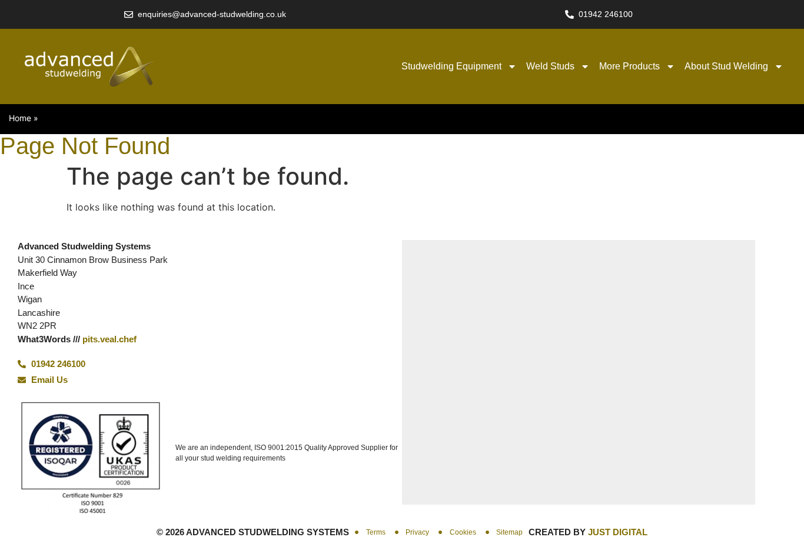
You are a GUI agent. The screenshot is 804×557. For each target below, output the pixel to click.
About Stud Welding (726, 66)
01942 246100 (606, 14)
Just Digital (617, 532)
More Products (629, 66)
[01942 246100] (569, 14)
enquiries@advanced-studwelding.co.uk (212, 14)
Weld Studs (550, 66)
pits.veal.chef (109, 339)
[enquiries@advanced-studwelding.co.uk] (128, 14)
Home (20, 118)
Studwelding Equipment (451, 66)
